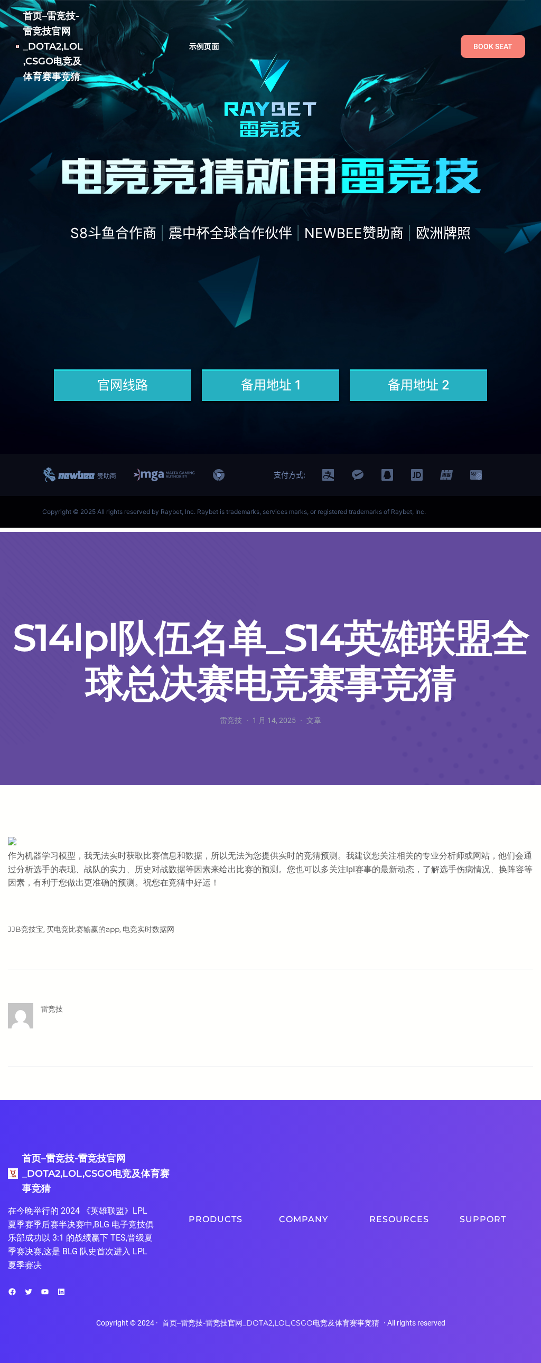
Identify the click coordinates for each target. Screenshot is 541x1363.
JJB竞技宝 (25, 929)
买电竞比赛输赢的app (82, 929)
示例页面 (204, 46)
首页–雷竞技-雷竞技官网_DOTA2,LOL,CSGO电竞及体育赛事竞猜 (53, 46)
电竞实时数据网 (148, 929)
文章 (313, 720)
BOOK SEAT (492, 46)
